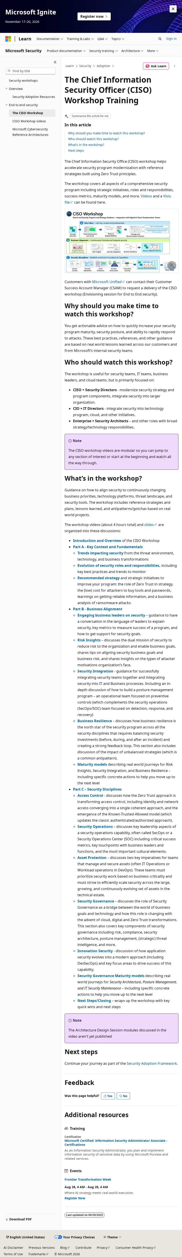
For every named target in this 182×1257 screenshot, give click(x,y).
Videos (146, 196)
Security (85, 66)
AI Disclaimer (13, 1247)
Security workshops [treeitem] (23, 80)
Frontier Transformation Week (88, 1180)
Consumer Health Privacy (134, 1247)
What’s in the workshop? (86, 145)
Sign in (171, 38)
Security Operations (95, 826)
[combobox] (30, 71)
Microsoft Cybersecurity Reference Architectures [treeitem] (30, 132)
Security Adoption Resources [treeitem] (33, 97)
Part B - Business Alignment (97, 609)
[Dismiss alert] (173, 8)
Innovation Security (95, 950)
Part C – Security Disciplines (97, 789)
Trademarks (37, 1254)
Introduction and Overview (97, 540)
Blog (63, 1247)
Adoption (103, 66)
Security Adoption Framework (152, 1063)
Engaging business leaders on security (111, 615)
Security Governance (95, 901)
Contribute (83, 1247)
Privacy (102, 1247)
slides (149, 524)
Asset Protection (92, 857)
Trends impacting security (100, 553)
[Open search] (160, 39)
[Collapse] (55, 62)
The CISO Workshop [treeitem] (27, 113)
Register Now (75, 1198)
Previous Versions (42, 1247)
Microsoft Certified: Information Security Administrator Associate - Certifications (116, 1143)
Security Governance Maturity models (110, 975)
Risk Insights (89, 640)
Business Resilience (94, 720)
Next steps (76, 150)
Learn (69, 66)
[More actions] (174, 66)
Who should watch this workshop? (93, 139)
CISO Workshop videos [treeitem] (29, 121)
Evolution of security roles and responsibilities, (118, 565)
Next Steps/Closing (94, 1000)
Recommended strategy (98, 577)
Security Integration (95, 671)
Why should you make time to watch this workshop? (106, 133)
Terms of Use (13, 1254)
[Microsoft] (8, 39)
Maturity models (92, 764)
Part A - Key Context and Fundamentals (108, 546)
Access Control (90, 795)
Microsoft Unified (107, 281)
